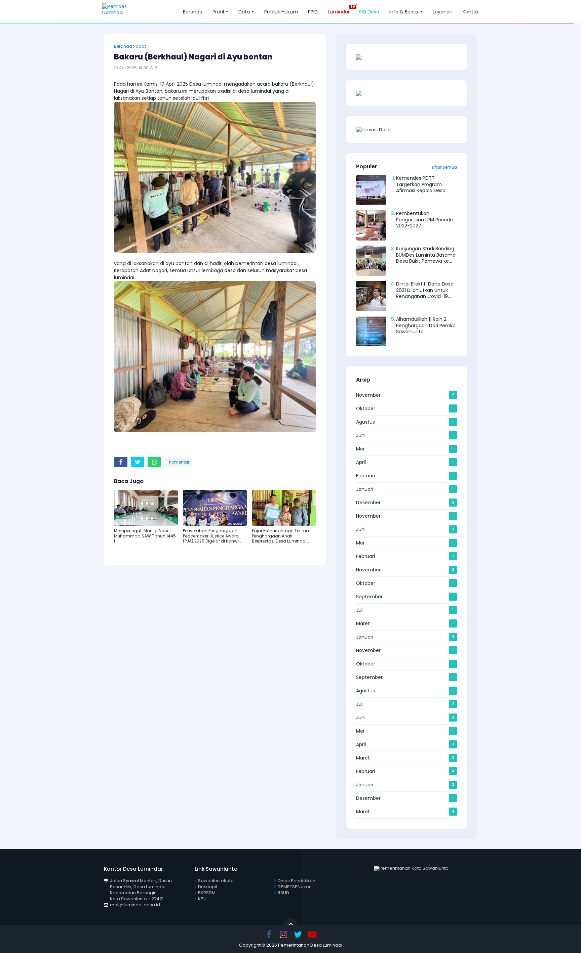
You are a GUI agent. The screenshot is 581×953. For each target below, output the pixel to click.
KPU (202, 899)
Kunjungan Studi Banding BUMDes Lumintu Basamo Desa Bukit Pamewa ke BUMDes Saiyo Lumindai (426, 257)
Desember (368, 502)
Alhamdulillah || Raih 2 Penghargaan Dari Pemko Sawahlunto (426, 325)
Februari (365, 475)
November (368, 395)
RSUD (283, 893)
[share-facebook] (120, 462)
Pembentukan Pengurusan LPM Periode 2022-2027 (424, 219)
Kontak (471, 11)
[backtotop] (290, 924)
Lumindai (338, 9)
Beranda (192, 11)
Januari (364, 489)
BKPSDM (207, 893)
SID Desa (369, 11)
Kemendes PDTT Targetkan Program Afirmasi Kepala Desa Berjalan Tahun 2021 (421, 187)
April (361, 462)
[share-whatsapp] (154, 462)
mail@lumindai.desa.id (135, 905)
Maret (363, 623)
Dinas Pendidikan (296, 880)
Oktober (365, 408)
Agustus (365, 422)
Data (244, 11)
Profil (218, 11)
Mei (360, 448)
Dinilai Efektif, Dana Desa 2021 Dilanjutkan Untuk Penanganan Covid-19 (425, 289)
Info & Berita (403, 11)
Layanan (443, 11)
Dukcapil (207, 886)
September (369, 596)
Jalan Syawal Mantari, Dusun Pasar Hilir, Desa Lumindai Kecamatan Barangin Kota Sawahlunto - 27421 (141, 889)
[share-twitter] (137, 462)
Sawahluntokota (216, 880)
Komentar (178, 462)
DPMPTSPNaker (294, 886)
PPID (313, 11)
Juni (360, 435)
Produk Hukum (281, 11)
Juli (359, 610)
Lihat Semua (444, 167)
